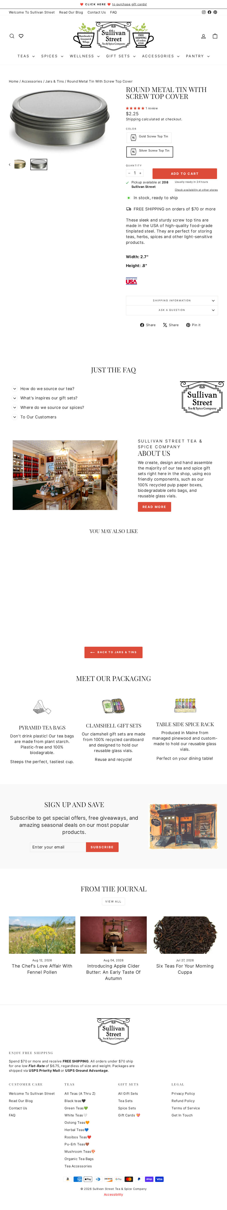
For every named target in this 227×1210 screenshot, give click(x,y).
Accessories (159, 56)
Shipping (133, 119)
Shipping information (172, 300)
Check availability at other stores (196, 189)
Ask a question (172, 310)
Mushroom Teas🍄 (80, 1151)
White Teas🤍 (76, 1115)
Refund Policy (183, 1101)
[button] (136, 108)
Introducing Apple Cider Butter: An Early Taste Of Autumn (113, 972)
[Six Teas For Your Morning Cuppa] (185, 935)
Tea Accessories (78, 1166)
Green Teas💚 (76, 1108)
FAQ (113, 12)
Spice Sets (127, 1108)
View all (113, 901)
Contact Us (97, 12)
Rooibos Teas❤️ (78, 1137)
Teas (24, 56)
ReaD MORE (154, 507)
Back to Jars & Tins (116, 652)
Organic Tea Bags (79, 1159)
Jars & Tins (54, 81)
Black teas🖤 (75, 1101)
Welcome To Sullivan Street (32, 12)
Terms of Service (186, 1108)
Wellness (83, 56)
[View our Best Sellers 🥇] (21, 35)
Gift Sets (119, 56)
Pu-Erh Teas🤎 (77, 1144)
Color (131, 128)
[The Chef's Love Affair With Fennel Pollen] (42, 935)
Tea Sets (125, 1101)
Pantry (196, 56)
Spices (50, 56)
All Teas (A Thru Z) (80, 1093)
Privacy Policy (183, 1093)
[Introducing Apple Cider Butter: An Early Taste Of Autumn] (113, 935)
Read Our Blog (71, 12)
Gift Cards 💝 (129, 1115)
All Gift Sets (128, 1093)
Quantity (134, 165)
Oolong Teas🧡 (77, 1122)
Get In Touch (182, 1115)
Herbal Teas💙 (77, 1130)
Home (14, 81)
